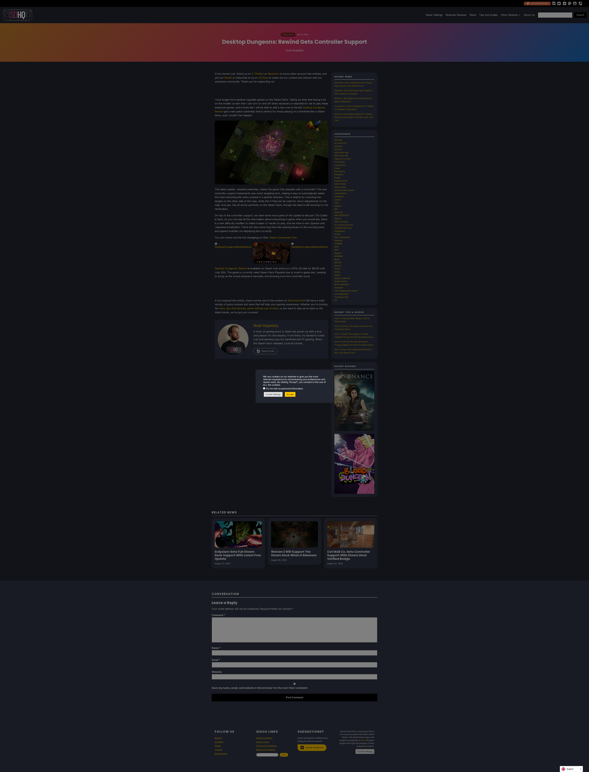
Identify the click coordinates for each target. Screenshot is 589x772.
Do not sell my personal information (284, 388)
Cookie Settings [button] (273, 394)
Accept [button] (290, 394)
